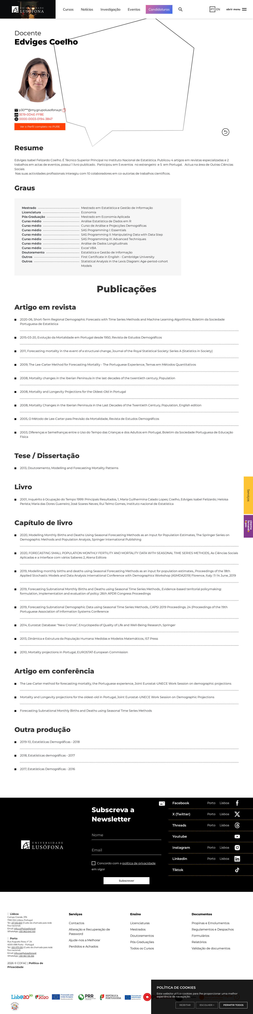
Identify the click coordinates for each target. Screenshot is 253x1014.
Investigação (110, 9)
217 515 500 (16, 923)
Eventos (134, 9)
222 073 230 (17, 947)
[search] (180, 9)
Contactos (76, 923)
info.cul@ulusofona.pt (25, 928)
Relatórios (199, 942)
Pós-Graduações (142, 942)
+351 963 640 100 (27, 931)
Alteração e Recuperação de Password (89, 932)
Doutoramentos (142, 935)
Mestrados (138, 929)
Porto (211, 803)
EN (218, 9)
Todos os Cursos (142, 948)
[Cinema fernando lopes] (248, 526)
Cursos (68, 9)
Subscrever (126, 880)
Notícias (87, 9)
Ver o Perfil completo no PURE (40, 126)
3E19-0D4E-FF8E (31, 114)
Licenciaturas (140, 923)
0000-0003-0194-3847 (35, 119)
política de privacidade (139, 863)
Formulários (200, 935)
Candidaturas (159, 9)
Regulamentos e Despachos (213, 929)
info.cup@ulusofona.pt (25, 953)
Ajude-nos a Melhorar (84, 940)
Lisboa (224, 803)
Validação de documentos (211, 948)
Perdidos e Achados (83, 946)
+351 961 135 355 (26, 956)
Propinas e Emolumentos (210, 923)
